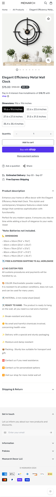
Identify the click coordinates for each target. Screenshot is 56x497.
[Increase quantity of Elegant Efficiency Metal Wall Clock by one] (51, 134)
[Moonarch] (28, 3)
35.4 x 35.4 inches (13, 123)
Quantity (6, 133)
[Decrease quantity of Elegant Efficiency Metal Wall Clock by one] (17, 134)
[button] (51, 3)
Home (4, 10)
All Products (18, 10)
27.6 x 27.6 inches (13, 116)
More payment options (28, 156)
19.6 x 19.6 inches (13, 109)
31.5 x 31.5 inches (36, 116)
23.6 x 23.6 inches (36, 109)
